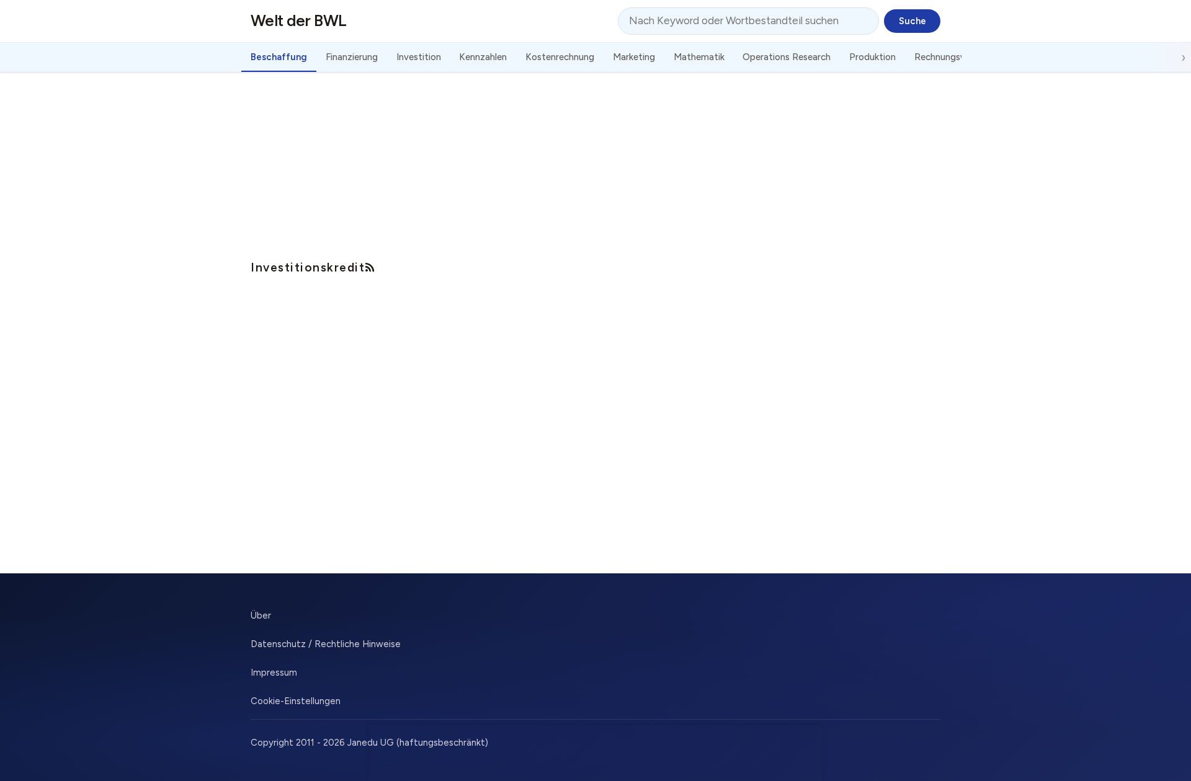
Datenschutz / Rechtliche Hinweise (326, 644)
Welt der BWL (299, 20)
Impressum (274, 672)
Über (261, 615)
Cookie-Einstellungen (296, 701)
